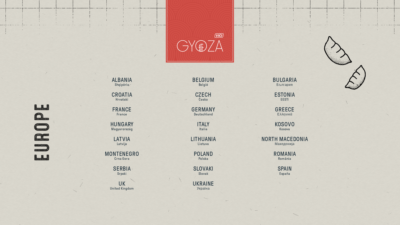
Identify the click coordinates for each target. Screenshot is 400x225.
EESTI (284, 96)
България (285, 81)
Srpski (122, 170)
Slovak (203, 170)
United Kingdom (122, 185)
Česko (203, 96)
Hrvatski (122, 96)
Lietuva (203, 141)
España (285, 170)
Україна (203, 185)
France (121, 111)
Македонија (284, 141)
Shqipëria (122, 81)
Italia (203, 126)
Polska (203, 155)
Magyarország (122, 126)
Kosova (285, 126)
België (203, 81)
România (285, 155)
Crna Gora (122, 155)
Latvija (122, 141)
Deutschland (203, 111)
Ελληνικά (284, 111)
